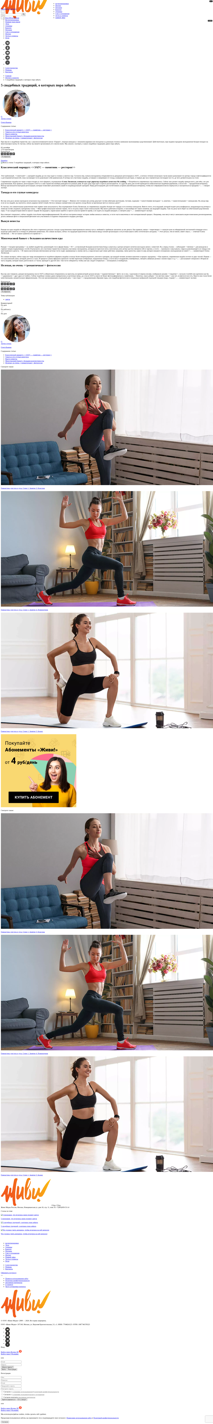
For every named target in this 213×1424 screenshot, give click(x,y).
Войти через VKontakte (10, 1354)
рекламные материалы (13, 1283)
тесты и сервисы (61, 16)
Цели (7, 38)
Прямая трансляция (12, 22)
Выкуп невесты (11, 134)
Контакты (9, 72)
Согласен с (23, 1395)
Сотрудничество (11, 68)
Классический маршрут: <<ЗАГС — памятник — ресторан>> (28, 130)
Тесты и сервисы (11, 36)
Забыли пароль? (7, 1367)
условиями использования (22, 1392)
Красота (58, 10)
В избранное (6, 157)
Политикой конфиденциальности (106, 1418)
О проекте (9, 1285)
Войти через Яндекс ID (10, 1352)
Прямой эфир (10, 1257)
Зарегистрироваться (8, 1399)
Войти (4, 1369)
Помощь (8, 70)
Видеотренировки (12, 20)
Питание (58, 8)
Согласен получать (19, 1397)
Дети (7, 24)
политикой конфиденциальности (46, 1392)
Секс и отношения (62, 14)
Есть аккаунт (22, 1399)
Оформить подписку (9, 9)
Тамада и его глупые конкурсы (17, 132)
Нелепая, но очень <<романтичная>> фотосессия (23, 138)
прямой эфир (60, 18)
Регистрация (12, 1369)
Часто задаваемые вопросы (15, 1287)
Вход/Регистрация (12, 18)
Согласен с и (31, 1392)
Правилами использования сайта (79, 1418)
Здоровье (58, 12)
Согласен (5, 1422)
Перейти (4, 161)
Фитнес (58, 6)
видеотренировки (62, 4)
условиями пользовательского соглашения (28, 1395)
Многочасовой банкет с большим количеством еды (24, 136)
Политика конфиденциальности (17, 1281)
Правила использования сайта (16, 1279)
